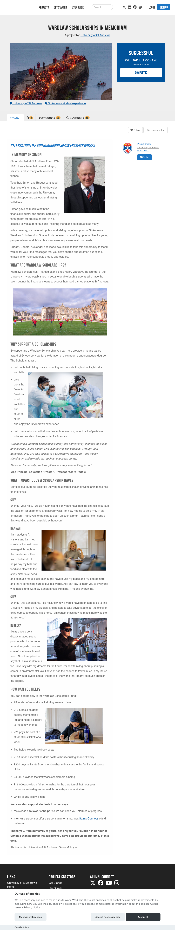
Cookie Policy (22, 927)
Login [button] (152, 7)
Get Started (60, 7)
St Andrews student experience (66, 103)
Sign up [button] (164, 7)
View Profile (143, 151)
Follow (136, 130)
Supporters (49, 117)
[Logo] (18, 8)
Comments (78, 117)
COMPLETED (141, 72)
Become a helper (155, 130)
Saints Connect (88, 818)
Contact (145, 157)
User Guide (78, 7)
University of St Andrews (27, 103)
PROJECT (15, 117)
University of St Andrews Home (22, 885)
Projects (44, 7)
